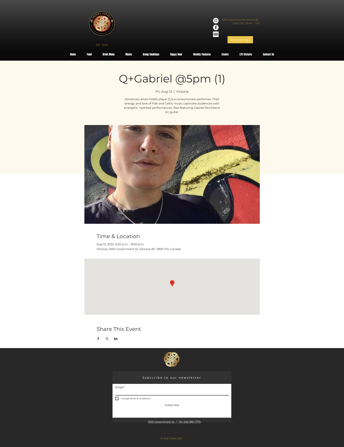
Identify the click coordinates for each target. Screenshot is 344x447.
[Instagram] (216, 20)
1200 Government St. (162, 421)
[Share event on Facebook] (98, 338)
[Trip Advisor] (216, 34)
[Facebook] (216, 27)
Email (119, 387)
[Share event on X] (107, 338)
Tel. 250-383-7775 (189, 421)
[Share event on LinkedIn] (116, 338)
